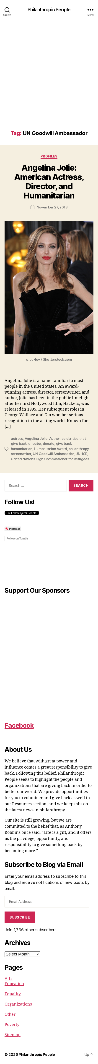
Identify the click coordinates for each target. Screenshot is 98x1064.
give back (64, 443)
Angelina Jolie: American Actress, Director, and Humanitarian (49, 182)
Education (14, 984)
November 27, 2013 (52, 207)
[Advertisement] (49, 79)
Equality (13, 994)
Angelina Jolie (36, 438)
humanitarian (21, 449)
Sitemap (13, 1034)
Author (54, 438)
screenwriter (21, 454)
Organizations (18, 1004)
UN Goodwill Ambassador (53, 454)
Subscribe (20, 917)
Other (10, 1014)
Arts (9, 978)
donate (48, 443)
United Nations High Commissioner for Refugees (50, 459)
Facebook (19, 725)
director (34, 443)
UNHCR (81, 454)
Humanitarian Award (50, 449)
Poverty (12, 1024)
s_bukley (33, 359)
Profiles (49, 156)
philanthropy (79, 449)
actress (17, 438)
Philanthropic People (49, 9)
